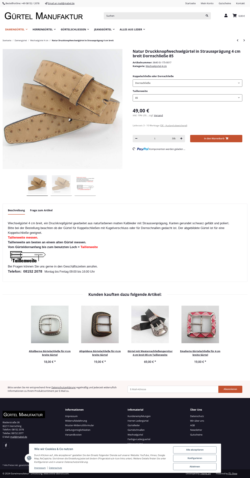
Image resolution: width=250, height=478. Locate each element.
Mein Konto (207, 3)
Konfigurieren (195, 458)
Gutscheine (225, 3)
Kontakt (240, 3)
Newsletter (196, 429)
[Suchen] (207, 15)
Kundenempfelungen (139, 416)
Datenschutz (197, 416)
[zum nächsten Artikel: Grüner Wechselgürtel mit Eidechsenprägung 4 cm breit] (244, 40)
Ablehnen (195, 466)
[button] (226, 16)
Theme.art (205, 473)
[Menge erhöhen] (181, 138)
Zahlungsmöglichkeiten (77, 429)
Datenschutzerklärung (63, 387)
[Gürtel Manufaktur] (45, 16)
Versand (158, 115)
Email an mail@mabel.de (61, 3)
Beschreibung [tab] (16, 210)
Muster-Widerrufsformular (79, 425)
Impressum (71, 416)
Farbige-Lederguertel (139, 439)
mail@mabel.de (18, 436)
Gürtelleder (134, 425)
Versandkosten (73, 434)
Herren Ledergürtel (138, 420)
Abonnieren (230, 389)
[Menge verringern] (136, 138)
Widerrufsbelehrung (76, 420)
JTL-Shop (232, 473)
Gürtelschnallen (136, 429)
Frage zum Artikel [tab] (41, 210)
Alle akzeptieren (195, 449)
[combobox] (187, 83)
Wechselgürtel (135, 434)
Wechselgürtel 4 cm (156, 66)
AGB (192, 425)
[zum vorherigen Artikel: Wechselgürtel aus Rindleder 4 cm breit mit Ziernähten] (237, 40)
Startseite (190, 3)
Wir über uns (197, 420)
